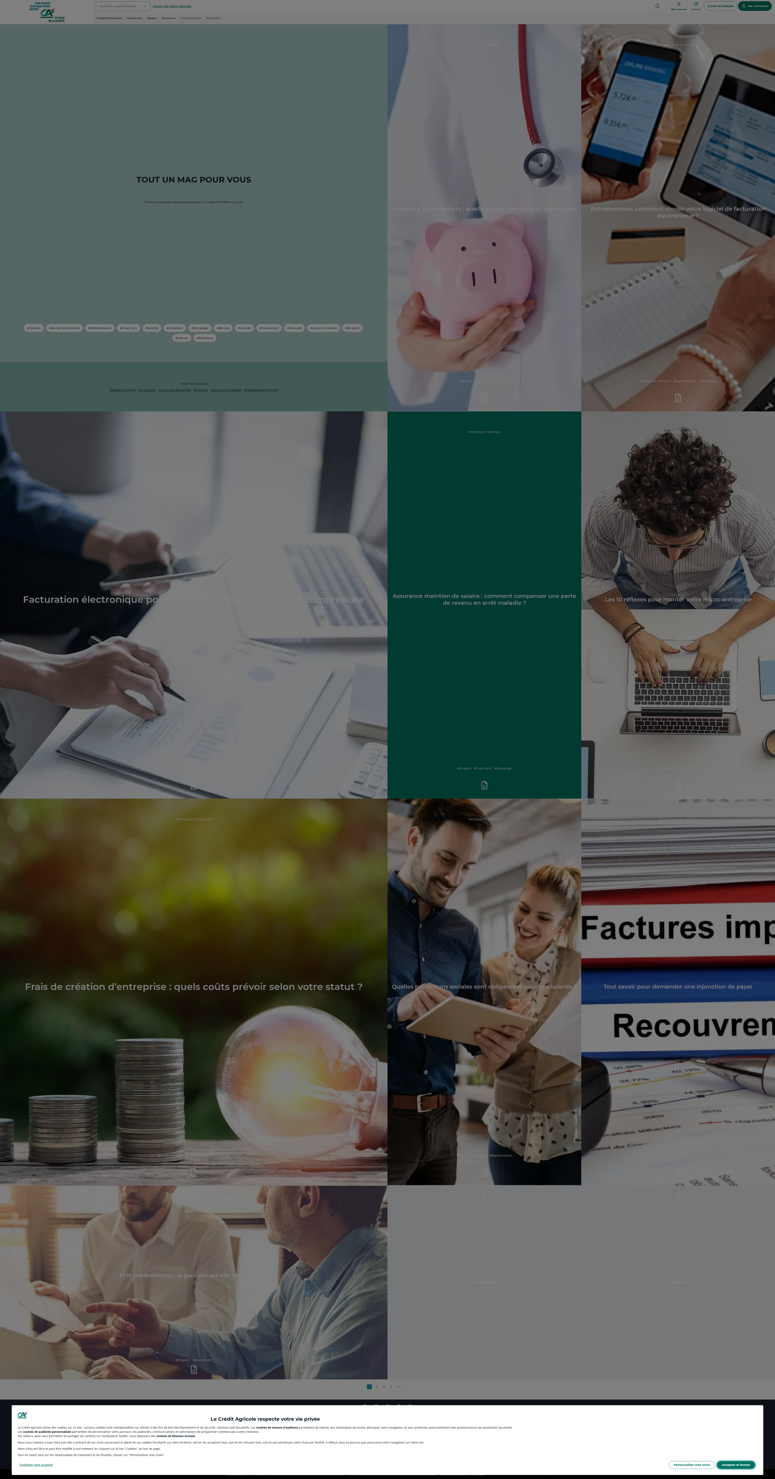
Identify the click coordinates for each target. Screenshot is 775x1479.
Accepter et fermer (736, 1465)
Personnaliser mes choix (692, 1465)
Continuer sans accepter (36, 1465)
